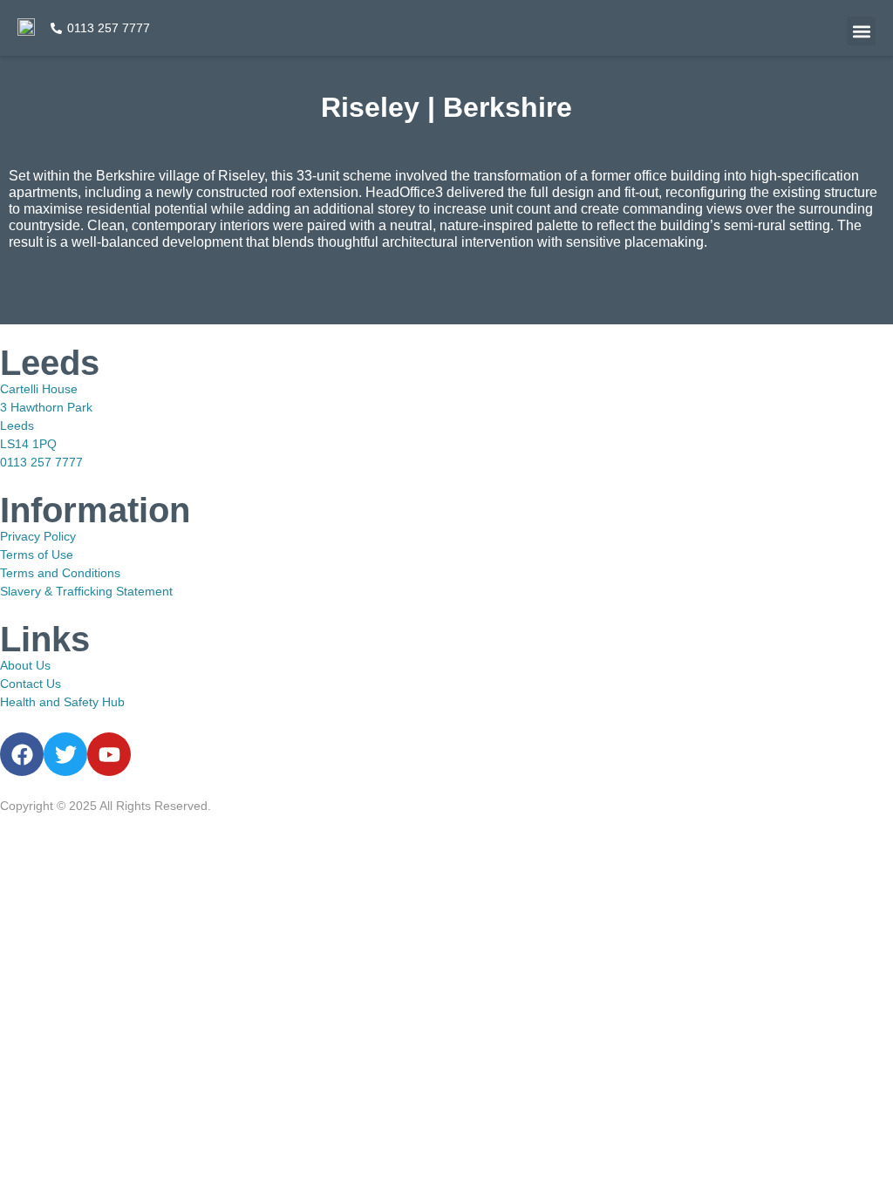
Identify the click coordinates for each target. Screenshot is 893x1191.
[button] (861, 31)
